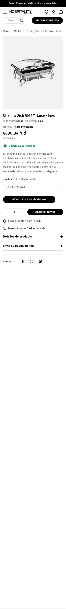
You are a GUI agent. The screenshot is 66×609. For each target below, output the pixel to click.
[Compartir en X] (31, 261)
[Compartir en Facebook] (22, 261)
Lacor (19, 121)
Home (6, 31)
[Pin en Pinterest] (40, 261)
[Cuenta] (53, 12)
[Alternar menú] (5, 12)
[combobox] (14, 20)
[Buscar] (22, 20)
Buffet (17, 31)
